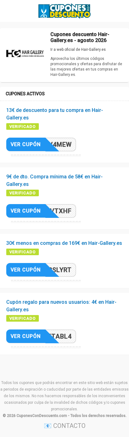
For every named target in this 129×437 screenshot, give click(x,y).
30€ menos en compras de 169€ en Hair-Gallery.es (64, 243)
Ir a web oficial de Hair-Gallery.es (78, 49)
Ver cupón (26, 144)
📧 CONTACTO (64, 425)
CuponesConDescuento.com (42, 415)
